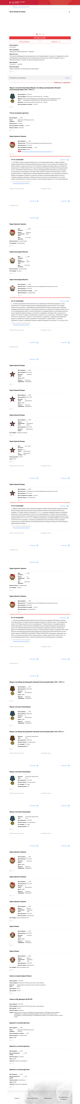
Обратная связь (48, 1098)
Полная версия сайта (32, 1098)
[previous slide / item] (11, 24)
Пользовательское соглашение (63, 1098)
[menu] (10, 2)
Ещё (13, 71)
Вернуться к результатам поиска (21, 7)
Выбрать (67, 78)
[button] (37, 34)
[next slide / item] (69, 24)
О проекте (16, 1098)
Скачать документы (24, 41)
